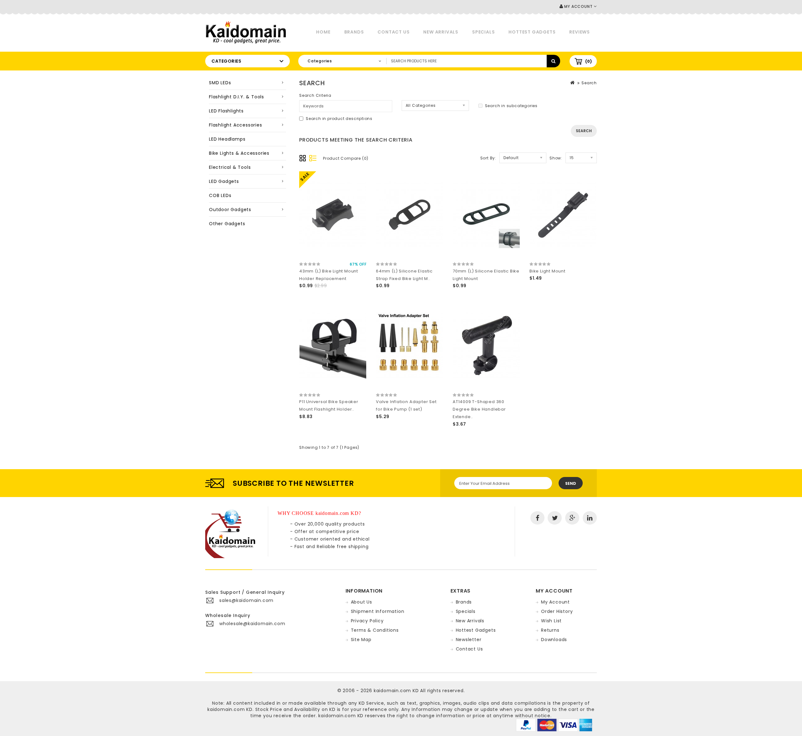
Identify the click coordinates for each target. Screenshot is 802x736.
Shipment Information (377, 611)
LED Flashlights (226, 111)
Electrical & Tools (230, 167)
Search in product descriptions (339, 118)
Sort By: (488, 158)
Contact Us (393, 32)
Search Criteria (315, 95)
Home (323, 32)
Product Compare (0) (345, 158)
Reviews (579, 32)
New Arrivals (440, 32)
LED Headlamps (227, 139)
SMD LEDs (220, 83)
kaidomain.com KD (396, 690)
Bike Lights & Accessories (239, 153)
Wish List (551, 621)
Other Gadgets (227, 223)
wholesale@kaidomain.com (252, 623)
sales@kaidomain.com (246, 600)
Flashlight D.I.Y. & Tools (236, 97)
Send (570, 483)
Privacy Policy (367, 621)
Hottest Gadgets (531, 32)
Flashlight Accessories (235, 125)
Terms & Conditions (375, 630)
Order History (557, 611)
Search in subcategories (511, 105)
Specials (483, 32)
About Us (361, 602)
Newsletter (469, 639)
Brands (354, 32)
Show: (555, 158)
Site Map (361, 639)
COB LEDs (220, 195)
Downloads (554, 639)
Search (589, 83)
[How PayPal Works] (554, 725)
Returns (550, 630)
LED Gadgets (224, 181)
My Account (555, 602)
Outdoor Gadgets (230, 209)
